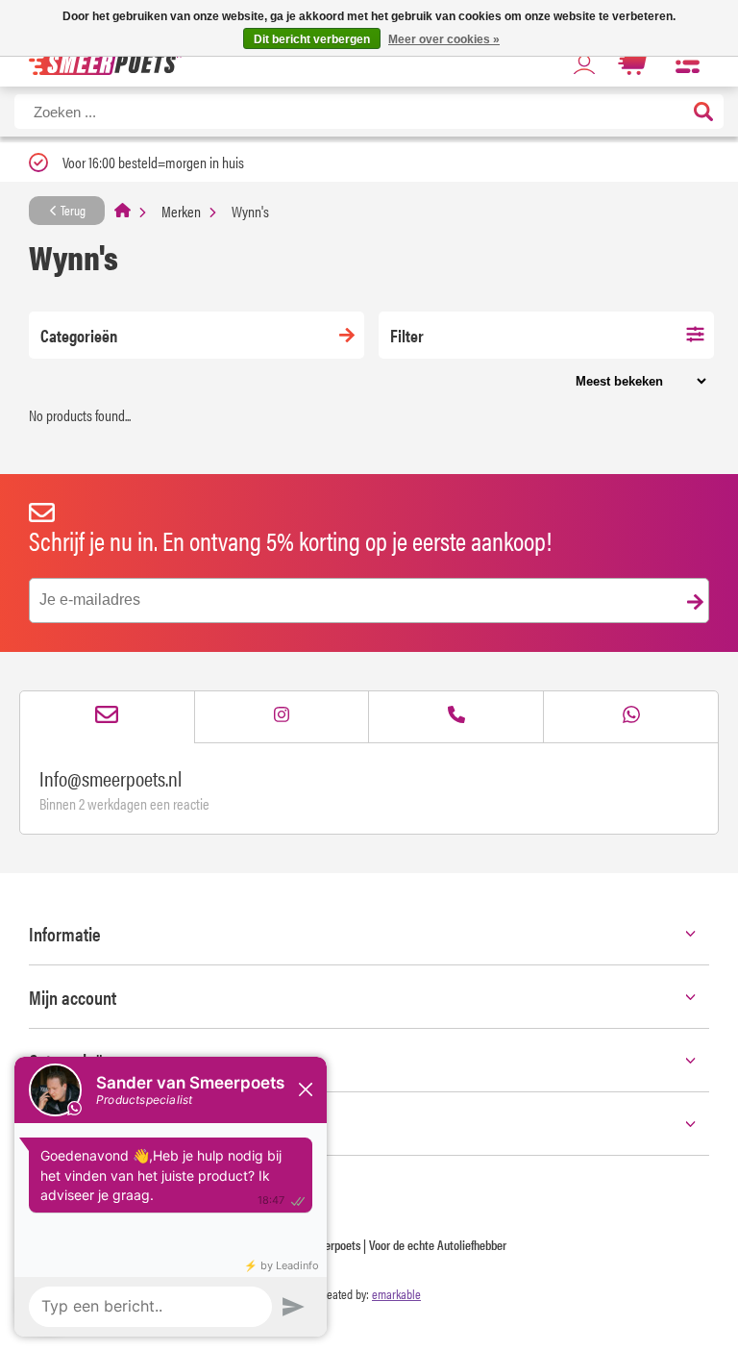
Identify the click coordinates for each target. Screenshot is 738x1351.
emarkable (396, 1293)
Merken (181, 211)
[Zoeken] (703, 113)
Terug (72, 209)
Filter (407, 335)
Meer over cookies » (444, 39)
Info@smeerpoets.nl (110, 777)
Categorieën (78, 335)
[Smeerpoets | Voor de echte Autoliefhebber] (105, 63)
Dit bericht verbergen (312, 39)
